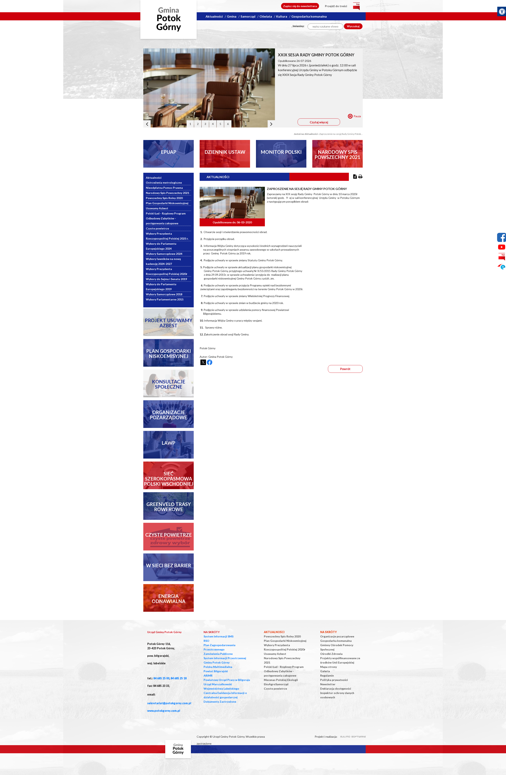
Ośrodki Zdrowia (331, 653)
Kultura (281, 16)
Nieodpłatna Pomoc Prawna (164, 187)
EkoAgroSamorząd (276, 684)
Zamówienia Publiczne (218, 653)
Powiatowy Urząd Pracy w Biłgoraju (227, 680)
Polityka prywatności (334, 680)
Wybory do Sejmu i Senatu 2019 (166, 279)
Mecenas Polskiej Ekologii (281, 680)
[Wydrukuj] (360, 177)
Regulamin (327, 675)
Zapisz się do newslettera (300, 6)
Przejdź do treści (336, 6)
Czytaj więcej (319, 122)
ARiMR (208, 675)
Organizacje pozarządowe (337, 636)
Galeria (325, 671)
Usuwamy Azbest (157, 208)
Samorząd (248, 16)
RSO (206, 640)
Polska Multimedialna (218, 666)
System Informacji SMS (218, 636)
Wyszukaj (353, 26)
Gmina (231, 16)
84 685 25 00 (161, 678)
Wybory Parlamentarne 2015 (164, 299)
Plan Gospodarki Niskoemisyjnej (167, 203)
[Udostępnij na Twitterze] (203, 362)
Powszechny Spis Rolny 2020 (164, 198)
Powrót (345, 369)
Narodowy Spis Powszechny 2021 (167, 192)
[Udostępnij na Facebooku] (209, 362)
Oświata (266, 16)
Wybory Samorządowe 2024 (164, 253)
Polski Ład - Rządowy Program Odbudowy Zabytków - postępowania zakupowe (166, 218)
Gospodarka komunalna (309, 16)
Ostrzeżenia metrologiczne (164, 182)
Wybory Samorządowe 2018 (164, 294)
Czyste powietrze (157, 228)
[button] (147, 123)
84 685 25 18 (179, 678)
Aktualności (214, 16)
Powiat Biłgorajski (216, 671)
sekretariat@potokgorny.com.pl (169, 703)
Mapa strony (328, 666)
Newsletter (327, 684)
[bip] (356, 6)
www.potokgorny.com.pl (163, 710)
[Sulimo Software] (351, 736)
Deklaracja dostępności (335, 688)
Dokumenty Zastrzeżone (220, 701)
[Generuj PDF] (355, 177)
